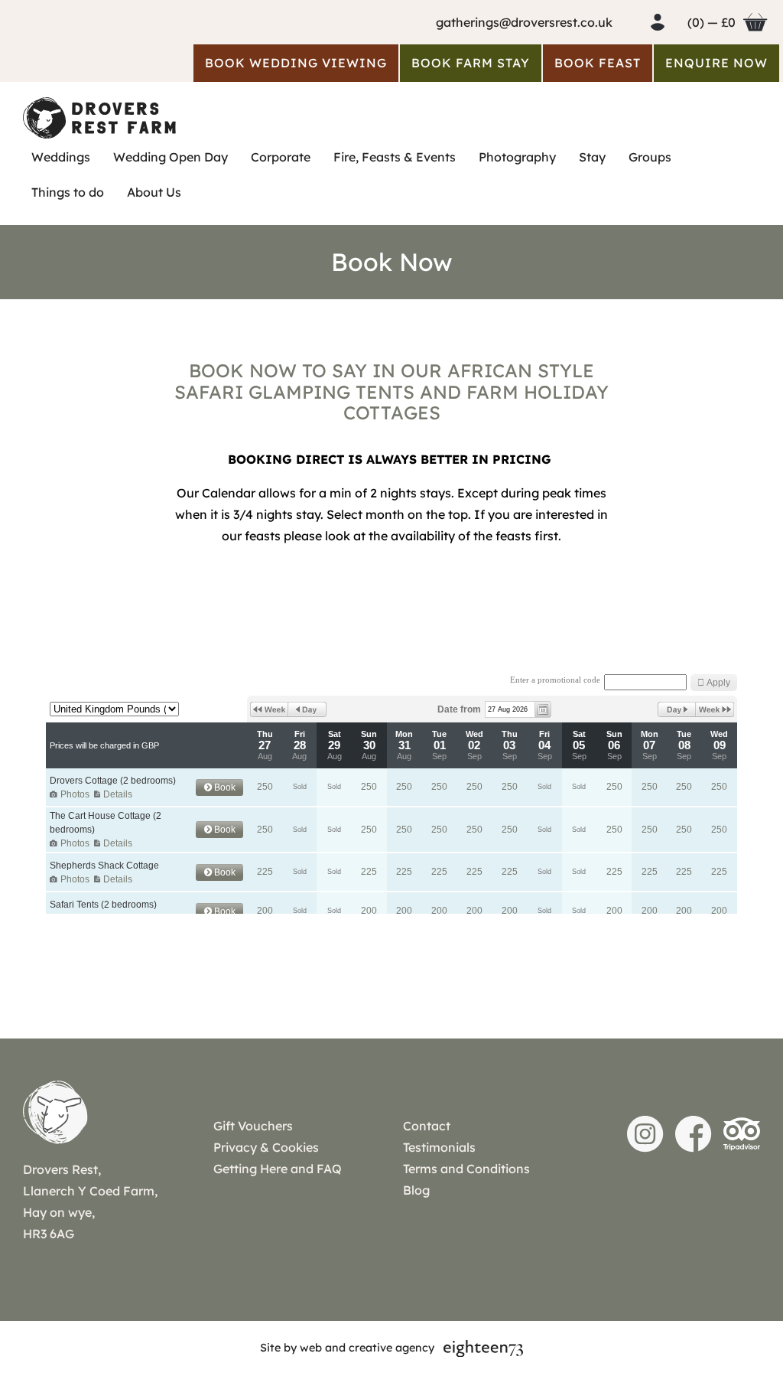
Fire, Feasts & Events (394, 157)
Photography (517, 157)
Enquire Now (716, 62)
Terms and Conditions (466, 1168)
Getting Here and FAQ (277, 1168)
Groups (650, 157)
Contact (426, 1125)
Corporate (280, 157)
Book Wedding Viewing (296, 62)
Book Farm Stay (470, 62)
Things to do (67, 192)
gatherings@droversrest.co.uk (524, 22)
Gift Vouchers (253, 1125)
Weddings (60, 157)
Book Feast (597, 62)
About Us (154, 192)
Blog (416, 1190)
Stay (592, 157)
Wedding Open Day (170, 157)
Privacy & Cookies (266, 1147)
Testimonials (439, 1147)
